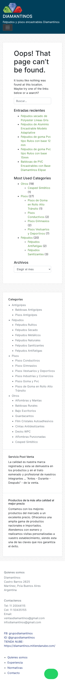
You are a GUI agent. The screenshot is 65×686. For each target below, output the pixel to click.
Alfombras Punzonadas (30, 436)
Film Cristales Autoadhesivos (34, 421)
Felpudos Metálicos (28, 335)
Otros (24, 183)
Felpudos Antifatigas (28, 350)
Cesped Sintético (39, 188)
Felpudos (27, 237)
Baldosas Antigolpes (28, 309)
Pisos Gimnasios (38, 221)
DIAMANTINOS (17, 16)
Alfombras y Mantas (28, 400)
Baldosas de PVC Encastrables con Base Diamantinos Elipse (35, 166)
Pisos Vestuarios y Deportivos (35, 371)
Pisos (24, 196)
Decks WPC (23, 431)
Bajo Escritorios (25, 410)
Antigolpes (19, 305)
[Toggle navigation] (7, 27)
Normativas (15, 667)
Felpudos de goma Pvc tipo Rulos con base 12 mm (36, 141)
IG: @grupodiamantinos (19, 637)
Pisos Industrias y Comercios (34, 376)
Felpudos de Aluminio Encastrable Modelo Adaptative (35, 128)
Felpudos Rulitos (26, 324)
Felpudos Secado (26, 330)
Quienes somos (17, 657)
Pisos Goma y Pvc (27, 381)
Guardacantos (24, 416)
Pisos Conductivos (27, 360)
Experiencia (15, 662)
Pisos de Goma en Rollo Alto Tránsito (37, 204)
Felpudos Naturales (27, 340)
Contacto (13, 673)
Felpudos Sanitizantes (29, 345)
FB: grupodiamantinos (18, 633)
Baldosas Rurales (26, 405)
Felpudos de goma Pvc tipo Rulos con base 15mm (36, 153)
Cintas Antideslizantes (29, 426)
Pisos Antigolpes (26, 315)
